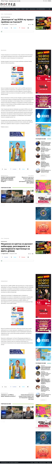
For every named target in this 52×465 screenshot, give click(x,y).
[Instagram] (45, 1)
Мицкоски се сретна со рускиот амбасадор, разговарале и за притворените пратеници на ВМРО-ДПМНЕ (26, 180)
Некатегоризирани (8, 14)
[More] (28, 28)
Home (2, 14)
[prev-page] (2, 205)
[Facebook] (43, 1)
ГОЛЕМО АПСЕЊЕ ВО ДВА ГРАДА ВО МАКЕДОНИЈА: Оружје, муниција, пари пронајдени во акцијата (6, 200)
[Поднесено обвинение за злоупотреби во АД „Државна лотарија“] (38, 170)
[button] (49, 9)
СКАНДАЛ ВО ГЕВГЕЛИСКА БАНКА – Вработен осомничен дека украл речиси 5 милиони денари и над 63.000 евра (45, 164)
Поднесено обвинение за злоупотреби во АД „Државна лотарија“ (46, 171)
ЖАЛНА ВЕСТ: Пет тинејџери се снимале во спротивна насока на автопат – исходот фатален (17, 200)
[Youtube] (50, 1)
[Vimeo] (48, 1)
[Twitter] (47, 1)
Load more (43, 175)
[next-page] (4, 205)
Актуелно (6, 197)
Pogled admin (5, 24)
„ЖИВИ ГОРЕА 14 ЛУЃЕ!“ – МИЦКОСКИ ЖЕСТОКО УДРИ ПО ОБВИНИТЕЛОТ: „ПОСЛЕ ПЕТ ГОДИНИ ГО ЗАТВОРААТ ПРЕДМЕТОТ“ (28, 199)
